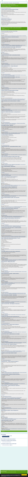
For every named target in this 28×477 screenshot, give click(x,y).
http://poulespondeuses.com (6, 44)
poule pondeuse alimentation (14, 132)
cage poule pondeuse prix (7, 249)
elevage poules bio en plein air (16, 372)
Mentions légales (5, 470)
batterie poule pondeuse (23, 249)
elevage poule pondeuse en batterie (21, 99)
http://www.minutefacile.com (6, 194)
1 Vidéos (5, 29)
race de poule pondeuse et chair (16, 383)
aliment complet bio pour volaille (5, 272)
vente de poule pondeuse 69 (22, 164)
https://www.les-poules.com (6, 382)
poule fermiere (23, 408)
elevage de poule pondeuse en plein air (7, 226)
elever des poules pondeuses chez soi (14, 195)
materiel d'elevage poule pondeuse (16, 282)
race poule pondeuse (20, 88)
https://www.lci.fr (4, 371)
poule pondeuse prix (7, 397)
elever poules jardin (7, 302)
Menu (26, 0)
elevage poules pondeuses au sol (4, 283)
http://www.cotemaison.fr (6, 87)
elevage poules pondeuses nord (16, 418)
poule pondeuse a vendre (7, 35)
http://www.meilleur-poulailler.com (7, 360)
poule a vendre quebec (8, 429)
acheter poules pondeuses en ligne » (6, 8)
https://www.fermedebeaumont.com (7, 407)
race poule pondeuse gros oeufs (8, 88)
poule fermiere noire (19, 408)
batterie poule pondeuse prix (18, 249)
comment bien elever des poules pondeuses (17, 342)
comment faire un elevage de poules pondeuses (12, 99)
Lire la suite (2, 33)
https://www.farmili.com (5, 63)
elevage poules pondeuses (11, 75)
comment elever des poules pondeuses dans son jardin (14, 133)
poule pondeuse (24, 35)
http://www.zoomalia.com (5, 292)
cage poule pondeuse (12, 249)
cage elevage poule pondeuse (5, 260)
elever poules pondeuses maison (16, 207)
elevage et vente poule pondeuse (8, 164)
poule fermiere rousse (20, 154)
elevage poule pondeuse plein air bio (12, 260)
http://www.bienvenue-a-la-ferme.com (7, 396)
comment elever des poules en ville (18, 351)
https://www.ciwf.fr (5, 215)
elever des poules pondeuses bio (9, 110)
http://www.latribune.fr (5, 417)
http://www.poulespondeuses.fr (6, 122)
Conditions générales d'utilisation (12, 470)
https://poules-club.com (5, 341)
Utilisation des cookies (20, 470)
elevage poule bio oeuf (7, 195)
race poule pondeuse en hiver (12, 283)
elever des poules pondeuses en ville (9, 207)
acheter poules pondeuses (19, 35)
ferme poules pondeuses (15, 408)
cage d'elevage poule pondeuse (8, 225)
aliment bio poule (6, 155)
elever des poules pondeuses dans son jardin (9, 206)
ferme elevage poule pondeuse (8, 408)
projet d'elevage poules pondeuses (16, 225)
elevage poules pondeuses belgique (23, 418)
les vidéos (6, 6)
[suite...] (2, 15)
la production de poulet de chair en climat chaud (8, 443)
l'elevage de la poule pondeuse (21, 123)
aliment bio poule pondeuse (7, 154)
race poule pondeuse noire (14, 88)
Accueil (2, 470)
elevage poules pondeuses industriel (5, 419)
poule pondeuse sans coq (13, 35)
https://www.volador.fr (5, 163)
